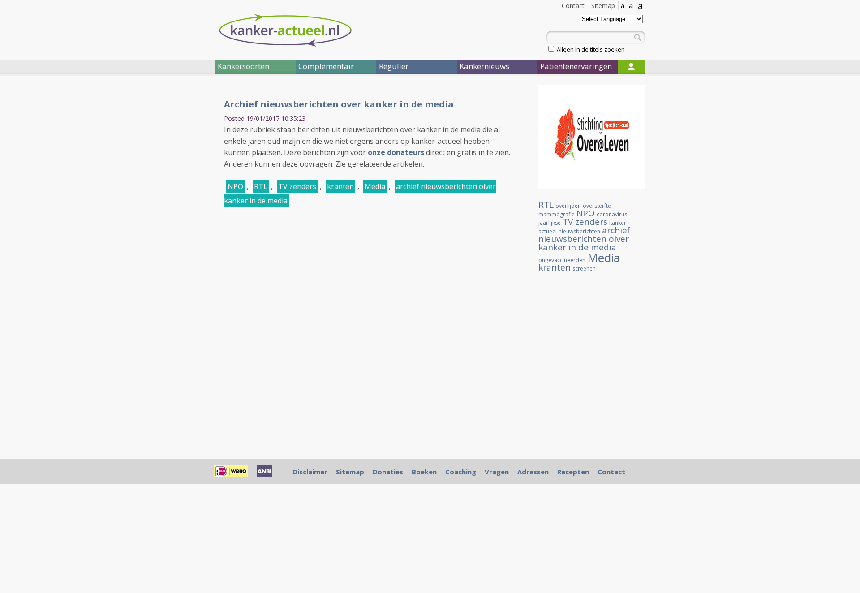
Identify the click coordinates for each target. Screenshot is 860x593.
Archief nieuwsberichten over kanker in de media (339, 104)
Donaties (388, 471)
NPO (235, 186)
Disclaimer (309, 471)
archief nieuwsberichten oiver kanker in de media (584, 238)
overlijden (568, 206)
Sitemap (603, 5)
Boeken (424, 471)
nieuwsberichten (579, 231)
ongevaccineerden (561, 260)
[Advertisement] (161, 232)
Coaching (460, 471)
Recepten (573, 471)
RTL (260, 186)
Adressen (533, 471)
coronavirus (612, 214)
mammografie (556, 214)
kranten (340, 186)
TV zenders (297, 186)
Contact (573, 5)
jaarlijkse (549, 223)
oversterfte (597, 206)
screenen (584, 268)
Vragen (497, 471)
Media (375, 186)
